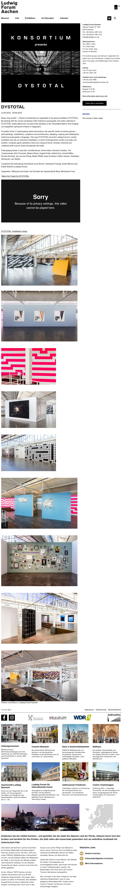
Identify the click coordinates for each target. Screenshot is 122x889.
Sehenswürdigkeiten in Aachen (99, 858)
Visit (17, 18)
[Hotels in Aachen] (82, 853)
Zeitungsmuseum (10, 746)
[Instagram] (12, 718)
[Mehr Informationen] (82, 863)
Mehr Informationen (94, 863)
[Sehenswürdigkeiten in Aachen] (82, 858)
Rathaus (97, 746)
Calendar (64, 18)
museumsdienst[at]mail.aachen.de (95, 82)
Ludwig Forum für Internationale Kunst (42, 785)
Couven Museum (40, 746)
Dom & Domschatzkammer (75, 746)
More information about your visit (95, 96)
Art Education (47, 18)
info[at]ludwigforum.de (91, 37)
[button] (109, 18)
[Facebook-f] (4, 718)
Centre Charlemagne (103, 785)
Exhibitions (30, 18)
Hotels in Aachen (92, 853)
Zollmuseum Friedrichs (74, 785)
